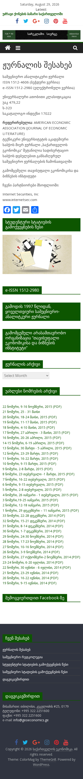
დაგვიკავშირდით (16, 679)
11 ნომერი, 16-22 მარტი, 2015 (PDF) (30, 458)
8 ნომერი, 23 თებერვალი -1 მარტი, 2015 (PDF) (38, 474)
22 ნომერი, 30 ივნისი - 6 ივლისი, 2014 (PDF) (37, 567)
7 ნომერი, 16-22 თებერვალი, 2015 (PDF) (34, 479)
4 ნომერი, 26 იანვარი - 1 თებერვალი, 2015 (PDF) (40, 495)
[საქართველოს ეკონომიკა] (8, 48)
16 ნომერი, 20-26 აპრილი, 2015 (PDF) (32, 437)
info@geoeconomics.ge (31, 720)
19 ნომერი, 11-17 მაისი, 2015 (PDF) (30, 422)
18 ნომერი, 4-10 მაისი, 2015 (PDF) (29, 427)
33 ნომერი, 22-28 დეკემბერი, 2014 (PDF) (34, 515)
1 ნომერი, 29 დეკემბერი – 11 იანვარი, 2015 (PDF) (41, 510)
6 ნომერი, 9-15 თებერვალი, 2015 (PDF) (33, 484)
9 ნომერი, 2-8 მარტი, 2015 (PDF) (28, 469)
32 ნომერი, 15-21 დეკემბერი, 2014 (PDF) (34, 521)
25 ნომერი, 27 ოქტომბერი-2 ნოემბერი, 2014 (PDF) (41, 557)
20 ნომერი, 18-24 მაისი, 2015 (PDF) (30, 417)
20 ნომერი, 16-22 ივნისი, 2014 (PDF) (30, 578)
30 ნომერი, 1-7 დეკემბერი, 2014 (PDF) (32, 531)
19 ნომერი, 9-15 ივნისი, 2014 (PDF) (29, 583)
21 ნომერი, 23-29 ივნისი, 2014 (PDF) (30, 573)
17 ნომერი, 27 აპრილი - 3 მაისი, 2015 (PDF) (36, 432)
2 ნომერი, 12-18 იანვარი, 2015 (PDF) (31, 505)
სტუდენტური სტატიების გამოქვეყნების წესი (35, 664)
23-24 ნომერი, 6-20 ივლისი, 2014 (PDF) (33, 562)
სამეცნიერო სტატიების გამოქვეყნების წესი (35, 672)
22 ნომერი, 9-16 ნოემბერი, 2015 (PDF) (32, 406)
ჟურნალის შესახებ (16, 649)
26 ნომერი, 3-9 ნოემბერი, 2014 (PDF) (31, 552)
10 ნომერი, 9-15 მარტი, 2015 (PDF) (29, 463)
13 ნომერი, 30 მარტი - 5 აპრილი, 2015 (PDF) (37, 448)
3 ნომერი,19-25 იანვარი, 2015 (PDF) (30, 500)
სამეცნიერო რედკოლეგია (23, 657)
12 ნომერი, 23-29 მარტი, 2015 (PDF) (30, 453)
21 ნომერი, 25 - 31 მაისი (21, 411)
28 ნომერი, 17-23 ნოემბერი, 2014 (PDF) (33, 541)
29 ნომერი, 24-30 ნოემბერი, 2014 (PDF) (33, 536)
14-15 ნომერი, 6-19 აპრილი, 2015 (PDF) (33, 443)
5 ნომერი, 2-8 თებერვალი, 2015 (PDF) (32, 489)
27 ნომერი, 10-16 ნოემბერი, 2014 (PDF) (33, 547)
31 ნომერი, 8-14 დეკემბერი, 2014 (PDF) (33, 526)
